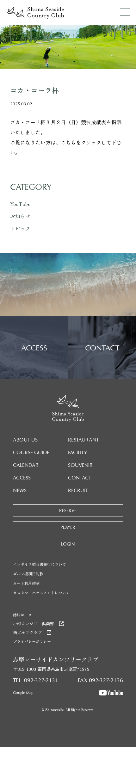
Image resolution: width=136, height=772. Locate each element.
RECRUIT (78, 490)
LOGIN (68, 544)
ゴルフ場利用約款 (28, 573)
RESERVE (68, 510)
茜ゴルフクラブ (27, 632)
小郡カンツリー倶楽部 (33, 624)
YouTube (20, 203)
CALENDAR (26, 464)
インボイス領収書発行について (39, 564)
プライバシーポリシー (32, 641)
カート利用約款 (26, 583)
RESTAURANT (83, 439)
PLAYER (67, 527)
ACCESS (22, 477)
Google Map (23, 692)
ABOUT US (25, 439)
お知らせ (20, 216)
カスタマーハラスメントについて (41, 592)
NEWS (20, 490)
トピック (20, 228)
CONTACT (79, 477)
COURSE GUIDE (31, 452)
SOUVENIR (80, 464)
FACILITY (77, 452)
